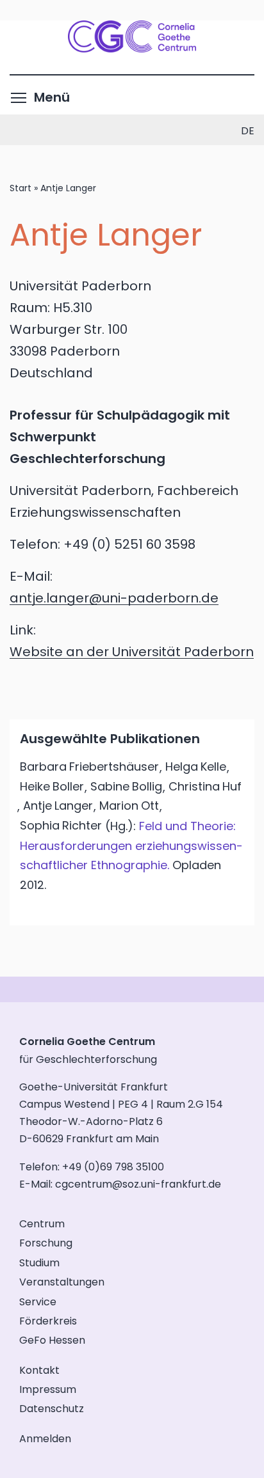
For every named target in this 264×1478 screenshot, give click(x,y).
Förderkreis (48, 1321)
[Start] (132, 48)
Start (20, 188)
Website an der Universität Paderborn (132, 652)
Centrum (42, 1223)
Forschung (45, 1243)
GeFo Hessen (52, 1340)
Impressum (47, 1389)
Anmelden (45, 1438)
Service (37, 1301)
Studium (39, 1262)
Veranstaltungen (61, 1282)
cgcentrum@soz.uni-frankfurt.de (138, 1184)
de (247, 130)
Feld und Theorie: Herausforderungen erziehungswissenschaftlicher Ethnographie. (131, 845)
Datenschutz (51, 1408)
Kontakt (39, 1370)
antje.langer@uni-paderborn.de (114, 598)
